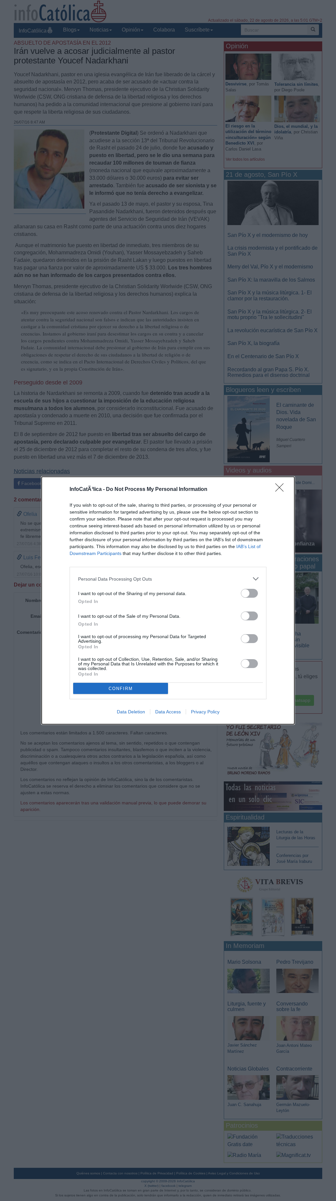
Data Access (168, 711)
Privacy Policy (205, 711)
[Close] (281, 489)
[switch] (249, 593)
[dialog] (168, 600)
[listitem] (168, 578)
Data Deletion (131, 711)
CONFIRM (121, 688)
